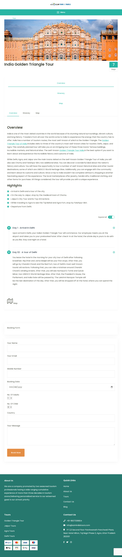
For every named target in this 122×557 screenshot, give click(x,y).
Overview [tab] (61, 83)
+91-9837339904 (74, 520)
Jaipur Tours (10, 525)
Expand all (102, 217)
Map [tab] (61, 103)
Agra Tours (9, 531)
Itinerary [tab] (61, 93)
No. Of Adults (13, 394)
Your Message (13, 425)
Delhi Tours (9, 536)
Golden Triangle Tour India (71, 150)
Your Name (12, 343)
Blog (65, 506)
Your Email (12, 356)
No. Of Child (12, 403)
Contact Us (68, 501)
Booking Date (13, 381)
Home (66, 486)
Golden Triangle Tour (14, 520)
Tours (66, 496)
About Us (67, 491)
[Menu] (58, 12)
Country (11, 412)
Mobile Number (14, 368)
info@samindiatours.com (78, 525)
